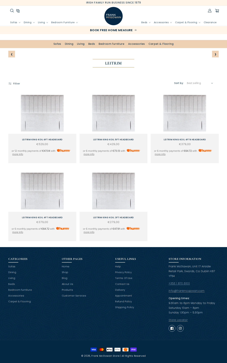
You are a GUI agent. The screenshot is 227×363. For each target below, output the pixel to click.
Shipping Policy (124, 307)
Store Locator (178, 320)
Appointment (123, 295)
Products (67, 290)
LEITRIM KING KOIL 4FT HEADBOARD (42, 217)
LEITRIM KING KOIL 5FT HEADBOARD (113, 139)
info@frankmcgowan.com (187, 291)
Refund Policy (123, 301)
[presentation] (11, 54)
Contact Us (122, 284)
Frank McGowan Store (105, 356)
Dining (69, 44)
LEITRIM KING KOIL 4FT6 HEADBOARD (185, 139)
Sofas (57, 44)
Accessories (136, 44)
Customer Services (74, 295)
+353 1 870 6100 (179, 283)
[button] (12, 10)
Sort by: (178, 83)
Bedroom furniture (111, 44)
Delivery (120, 290)
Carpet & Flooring (161, 44)
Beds (91, 44)
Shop (65, 272)
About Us (67, 284)
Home (65, 266)
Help (118, 266)
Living (81, 44)
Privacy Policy (123, 272)
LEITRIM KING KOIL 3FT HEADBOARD (113, 217)
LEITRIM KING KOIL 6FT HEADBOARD (42, 139)
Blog (64, 278)
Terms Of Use (123, 278)
